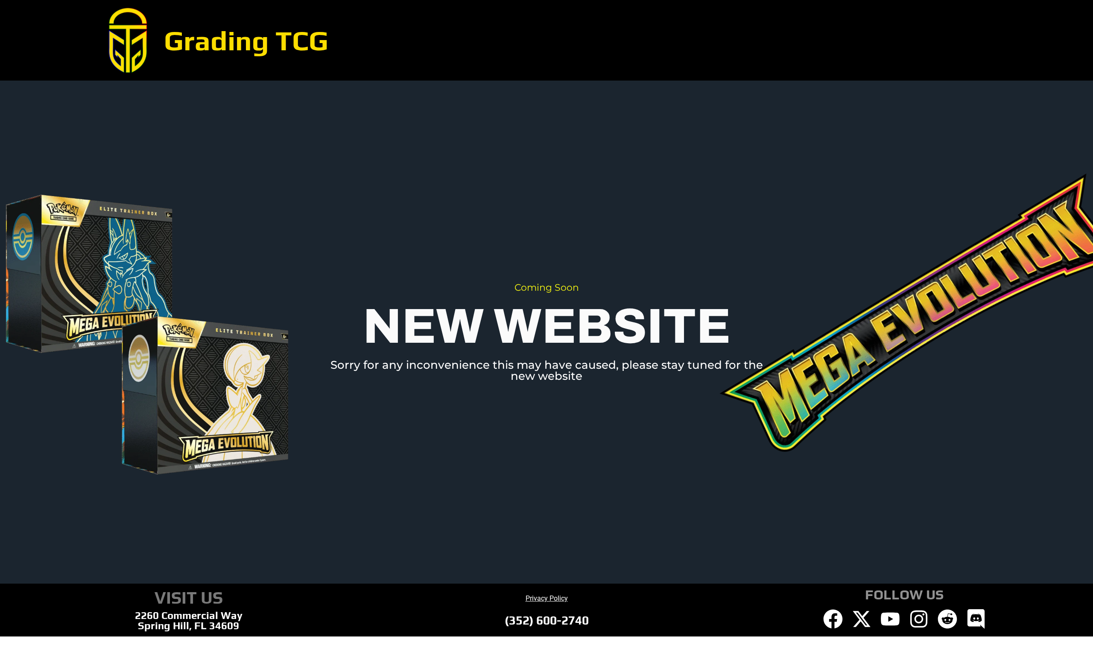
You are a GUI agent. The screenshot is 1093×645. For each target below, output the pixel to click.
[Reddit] (947, 619)
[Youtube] (890, 619)
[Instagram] (919, 619)
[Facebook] (833, 619)
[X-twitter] (861, 619)
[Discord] (976, 619)
